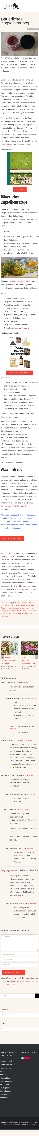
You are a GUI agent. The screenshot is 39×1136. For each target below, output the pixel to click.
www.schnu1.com (26, 589)
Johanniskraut (19, 608)
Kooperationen (5, 1068)
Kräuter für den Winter (8, 613)
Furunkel (3, 608)
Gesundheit (11, 608)
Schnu (6, 603)
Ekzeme (16, 605)
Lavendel (18, 613)
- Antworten (25, 683)
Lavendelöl (25, 298)
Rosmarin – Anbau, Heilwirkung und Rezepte (9, 660)
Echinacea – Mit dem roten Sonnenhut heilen (28, 660)
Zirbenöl (24, 308)
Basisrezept (8, 144)
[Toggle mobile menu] (35, 4)
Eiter (11, 605)
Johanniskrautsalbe (19, 281)
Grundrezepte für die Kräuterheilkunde (15, 506)
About (2, 1071)
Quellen (4, 556)
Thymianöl (25, 328)
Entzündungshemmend (27, 605)
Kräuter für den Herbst (14, 611)
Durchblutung (5, 605)
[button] (2, 655)
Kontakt (3, 1075)
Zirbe (30, 613)
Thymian (25, 613)
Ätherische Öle (26, 603)
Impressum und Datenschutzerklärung (8, 1062)
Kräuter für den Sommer (29, 611)
